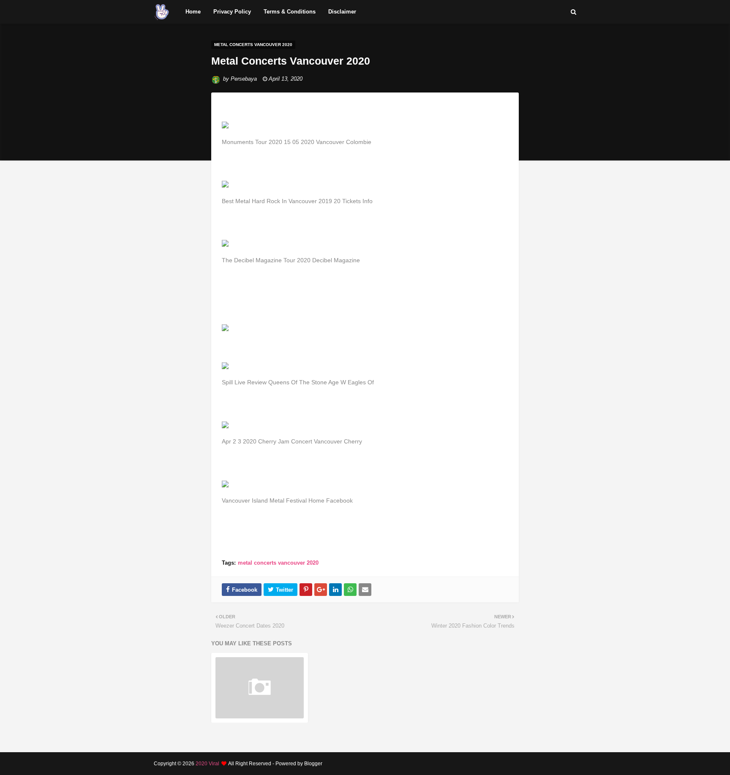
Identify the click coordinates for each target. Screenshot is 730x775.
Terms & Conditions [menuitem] (290, 11)
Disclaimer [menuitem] (342, 11)
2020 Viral (207, 764)
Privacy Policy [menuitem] (232, 11)
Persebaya (244, 79)
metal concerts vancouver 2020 (278, 563)
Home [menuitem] (193, 11)
